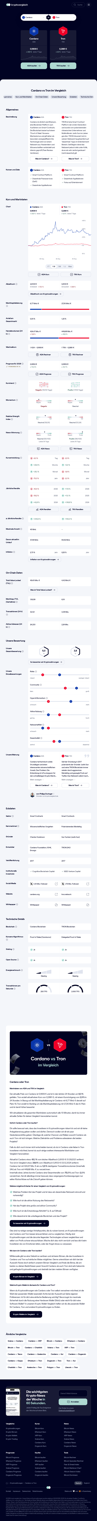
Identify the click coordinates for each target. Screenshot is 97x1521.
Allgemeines (7, 97)
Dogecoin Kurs (40, 1446)
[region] (59, 138)
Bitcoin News (69, 1428)
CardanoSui (57, 1354)
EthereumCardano (76, 1341)
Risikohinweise (37, 1491)
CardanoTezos (15, 1354)
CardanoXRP (35, 1341)
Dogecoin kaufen (41, 1475)
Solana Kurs (39, 1439)
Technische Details (88, 97)
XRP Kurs (38, 1435)
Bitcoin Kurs (39, 1428)
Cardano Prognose (13, 1471)
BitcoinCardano (54, 1341)
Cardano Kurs (40, 1442)
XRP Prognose (11, 1464)
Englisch (87, 1483)
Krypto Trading (12, 1439)
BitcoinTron (14, 1347)
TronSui (71, 1361)
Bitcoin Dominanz (70, 1475)
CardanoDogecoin (77, 1354)
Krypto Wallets (11, 1435)
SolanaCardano (15, 1341)
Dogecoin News (70, 1446)
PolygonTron (53, 1367)
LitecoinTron (71, 1367)
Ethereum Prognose (13, 1461)
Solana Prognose (12, 1468)
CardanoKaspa (15, 1361)
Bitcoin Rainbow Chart (72, 1468)
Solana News (69, 1439)
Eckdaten (73, 97)
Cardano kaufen (41, 1471)
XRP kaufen (39, 1464)
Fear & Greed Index (71, 1464)
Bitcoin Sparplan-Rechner (74, 1461)
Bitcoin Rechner (70, 1457)
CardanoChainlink (33, 1347)
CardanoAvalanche (36, 1354)
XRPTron (69, 1347)
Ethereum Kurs (40, 1432)
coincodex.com (19, 1500)
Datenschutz (26, 1491)
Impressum (16, 1491)
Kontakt (8, 1491)
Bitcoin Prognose (12, 1457)
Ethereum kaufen (41, 1461)
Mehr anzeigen (36, 780)
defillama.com (10, 1500)
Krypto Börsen (11, 1432)
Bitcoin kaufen (40, 1457)
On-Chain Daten (41, 97)
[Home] (7, 1483)
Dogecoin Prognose (14, 1475)
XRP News (68, 1435)
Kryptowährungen (13, 1428)
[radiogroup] (59, 266)
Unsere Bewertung (59, 97)
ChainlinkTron (15, 1367)
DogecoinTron (54, 1361)
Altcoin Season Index (72, 1471)
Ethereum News (70, 1432)
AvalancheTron (34, 1367)
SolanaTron (53, 1347)
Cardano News (70, 1442)
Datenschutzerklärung (67, 1410)
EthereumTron (35, 1361)
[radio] (48, 266)
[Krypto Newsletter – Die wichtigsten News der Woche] (12, 1404)
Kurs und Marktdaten (24, 97)
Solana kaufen (40, 1468)
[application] (59, 237)
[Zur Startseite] (17, 4)
